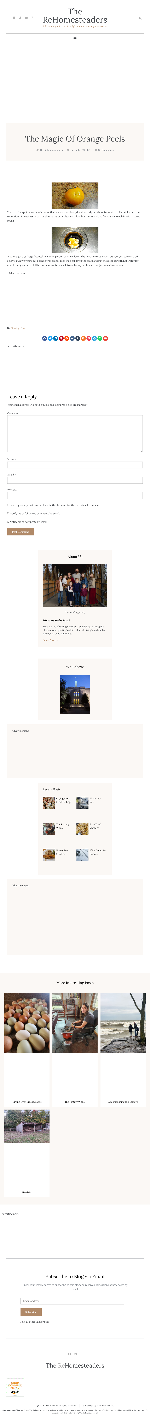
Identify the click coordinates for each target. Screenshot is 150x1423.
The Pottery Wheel (75, 1101)
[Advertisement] (76, 295)
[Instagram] (32, 18)
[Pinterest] (20, 18)
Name (11, 459)
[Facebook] (14, 18)
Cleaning (15, 328)
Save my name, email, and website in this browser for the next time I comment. (55, 505)
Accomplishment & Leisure (123, 1101)
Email (11, 474)
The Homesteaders (75, 15)
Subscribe (31, 1312)
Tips (23, 328)
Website (12, 490)
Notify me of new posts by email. (28, 522)
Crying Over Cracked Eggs (27, 1101)
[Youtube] (26, 18)
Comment (14, 413)
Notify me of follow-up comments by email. (35, 513)
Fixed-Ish (27, 1192)
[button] (140, 18)
